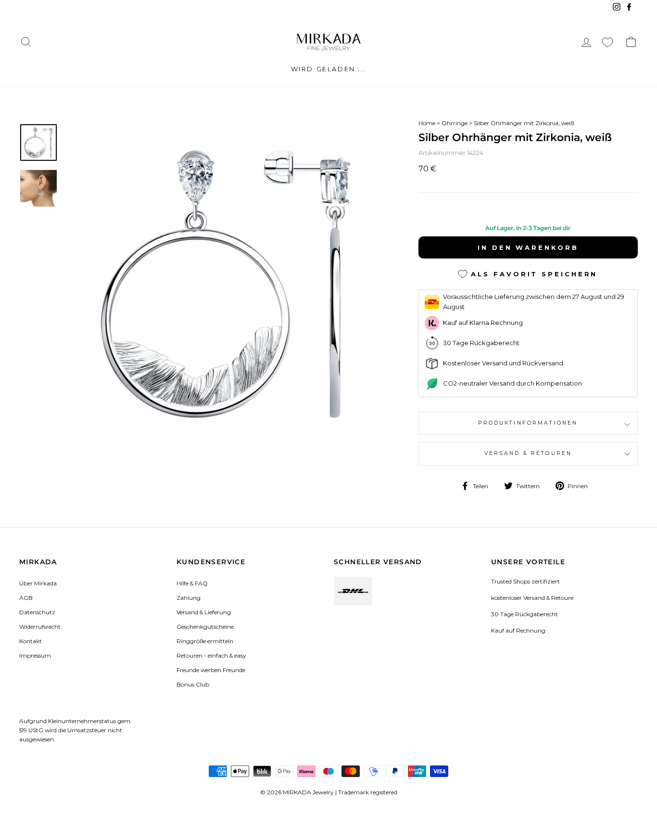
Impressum (35, 655)
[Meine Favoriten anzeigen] (607, 42)
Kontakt (30, 641)
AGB (26, 597)
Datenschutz (37, 612)
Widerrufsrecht (40, 626)
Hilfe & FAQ (192, 583)
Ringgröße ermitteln (205, 641)
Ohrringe (454, 123)
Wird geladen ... (328, 69)
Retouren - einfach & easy (211, 655)
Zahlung (189, 597)
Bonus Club (193, 684)
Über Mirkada (38, 583)
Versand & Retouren (528, 453)
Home (426, 123)
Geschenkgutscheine (205, 626)
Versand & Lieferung (204, 612)
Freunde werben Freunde (211, 670)
